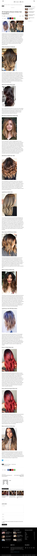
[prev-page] (2, 500)
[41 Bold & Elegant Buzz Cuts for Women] (26, 9)
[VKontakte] (34, 548)
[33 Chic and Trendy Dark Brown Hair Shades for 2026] (20, 493)
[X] (10, 18)
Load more (29, 21)
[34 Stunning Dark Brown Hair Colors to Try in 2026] (12, 493)
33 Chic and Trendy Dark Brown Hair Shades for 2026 (20, 497)
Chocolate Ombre (13, 464)
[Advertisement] (12, 9)
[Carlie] (5, 482)
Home (2, 4)
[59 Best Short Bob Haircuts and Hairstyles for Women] (14, 536)
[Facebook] (8, 18)
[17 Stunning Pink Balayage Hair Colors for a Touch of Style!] (3, 533)
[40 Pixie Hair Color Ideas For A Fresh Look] (26, 15)
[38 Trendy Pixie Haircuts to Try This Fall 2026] (26, 12)
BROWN (9, 4)
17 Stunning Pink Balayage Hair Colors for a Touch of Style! (8, 533)
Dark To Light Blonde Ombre (5, 465)
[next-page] (3, 500)
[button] (30, 1)
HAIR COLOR (5, 4)
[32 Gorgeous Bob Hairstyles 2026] (14, 533)
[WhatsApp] (14, 18)
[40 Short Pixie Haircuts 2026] (26, 18)
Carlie (10, 480)
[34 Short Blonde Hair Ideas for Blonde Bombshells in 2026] (14, 540)
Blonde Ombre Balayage (7, 464)
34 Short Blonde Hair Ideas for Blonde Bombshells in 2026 (19, 540)
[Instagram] (32, 548)
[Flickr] (30, 548)
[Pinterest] (12, 18)
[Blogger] (25, 548)
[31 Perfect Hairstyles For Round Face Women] (3, 537)
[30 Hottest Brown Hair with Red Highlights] (5, 493)
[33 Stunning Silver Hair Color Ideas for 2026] (3, 540)
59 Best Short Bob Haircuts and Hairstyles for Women (20, 536)
